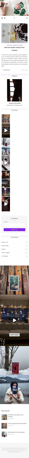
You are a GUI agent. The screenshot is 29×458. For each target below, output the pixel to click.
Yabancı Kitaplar (17, 45)
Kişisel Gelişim (5, 245)
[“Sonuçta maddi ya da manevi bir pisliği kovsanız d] (6, 118)
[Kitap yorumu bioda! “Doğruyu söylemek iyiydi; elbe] (6, 175)
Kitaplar (9, 45)
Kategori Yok (4, 242)
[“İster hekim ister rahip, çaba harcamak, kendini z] (6, 192)
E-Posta (6, 221)
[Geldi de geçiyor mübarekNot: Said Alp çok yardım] (6, 130)
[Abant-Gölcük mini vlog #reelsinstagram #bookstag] (6, 162)
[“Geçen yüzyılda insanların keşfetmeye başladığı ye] (6, 142)
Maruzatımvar (7, 70)
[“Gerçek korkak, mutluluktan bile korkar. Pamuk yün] (6, 151)
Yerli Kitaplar (4, 256)
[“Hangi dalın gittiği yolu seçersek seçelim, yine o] (6, 183)
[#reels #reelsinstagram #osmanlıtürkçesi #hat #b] (6, 204)
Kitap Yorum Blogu (14, 5)
